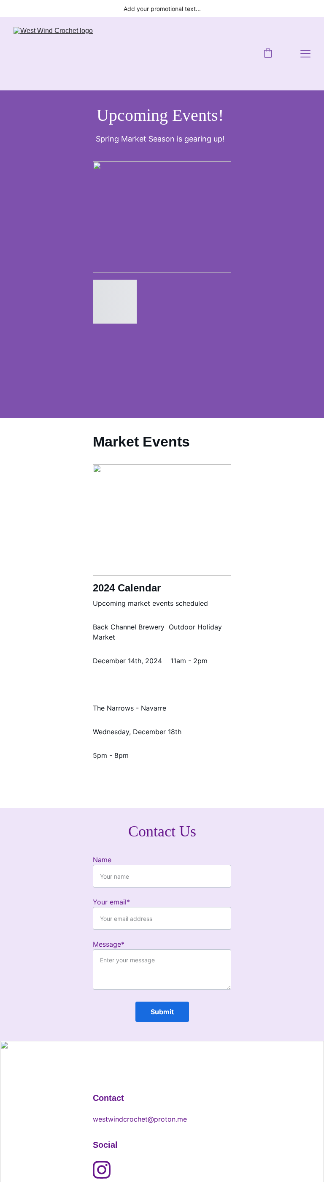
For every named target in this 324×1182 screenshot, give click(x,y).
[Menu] (305, 53)
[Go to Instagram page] (102, 1170)
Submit (162, 1012)
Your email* (111, 902)
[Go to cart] (267, 53)
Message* (108, 944)
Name (102, 859)
